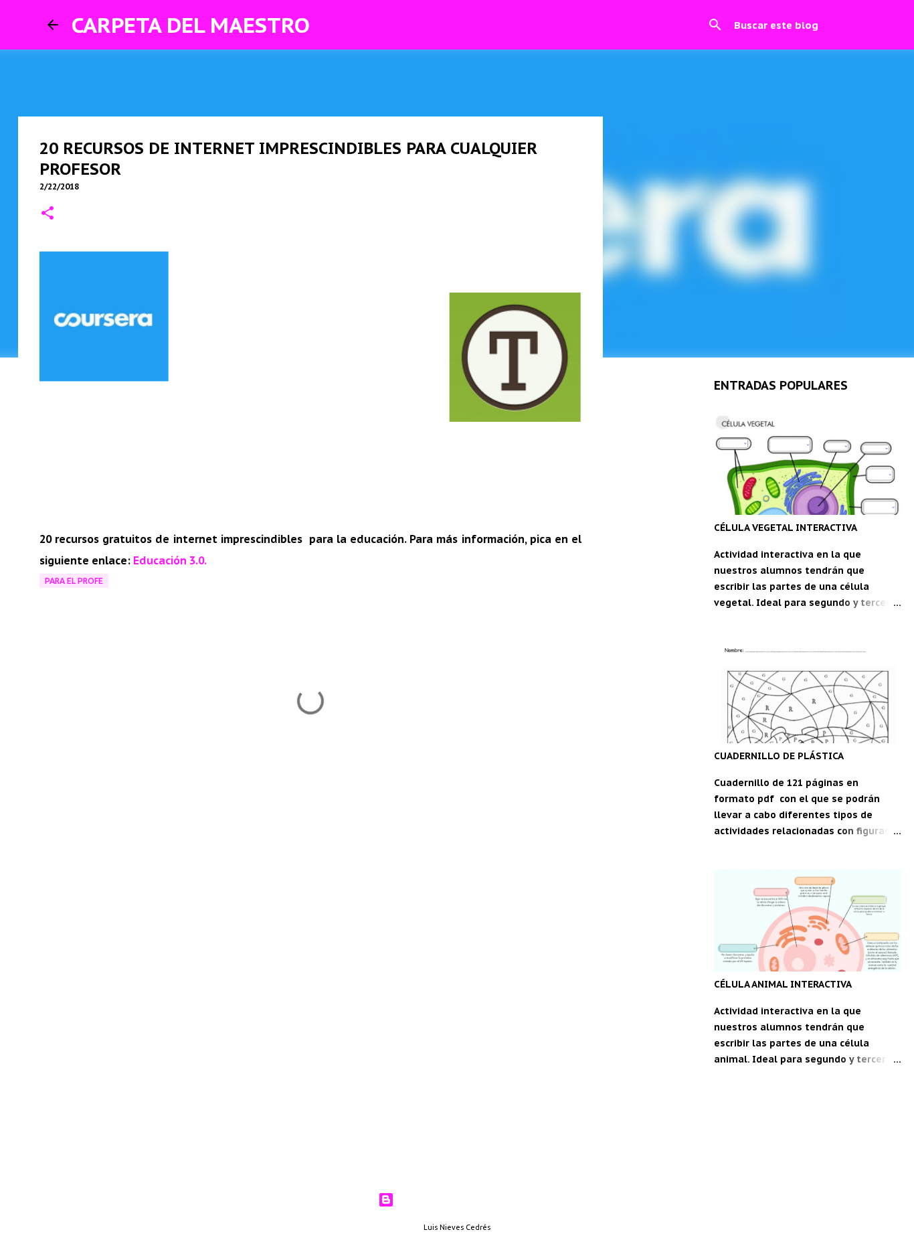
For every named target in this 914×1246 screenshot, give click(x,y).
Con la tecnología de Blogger (465, 1200)
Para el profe (74, 580)
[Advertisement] (310, 869)
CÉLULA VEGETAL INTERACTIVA (785, 528)
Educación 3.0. (170, 560)
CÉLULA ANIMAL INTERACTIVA (783, 984)
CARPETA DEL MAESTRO (191, 25)
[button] (47, 214)
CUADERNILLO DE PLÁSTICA (779, 756)
